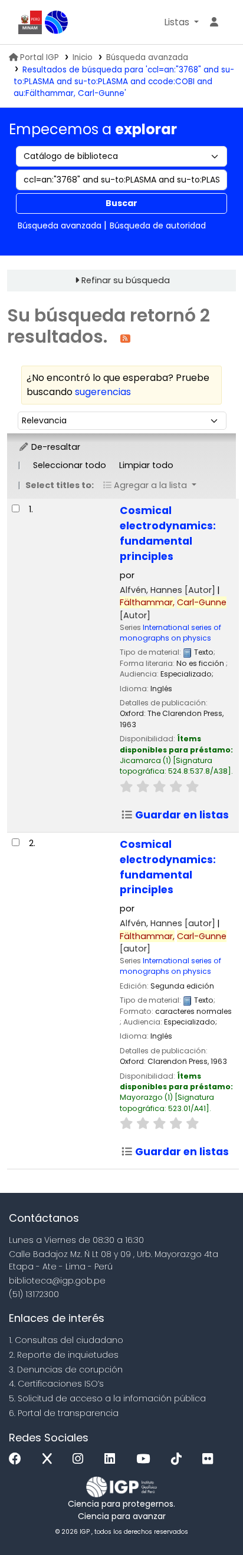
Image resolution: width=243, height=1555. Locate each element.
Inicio (83, 57)
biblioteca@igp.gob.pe (57, 1281)
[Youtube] (146, 1459)
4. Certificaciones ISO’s (56, 1384)
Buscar (121, 203)
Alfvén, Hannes (167, 590)
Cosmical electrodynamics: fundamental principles (168, 533)
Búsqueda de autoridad (158, 225)
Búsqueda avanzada (147, 57)
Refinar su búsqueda (125, 280)
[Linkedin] (112, 1459)
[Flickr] (210, 1459)
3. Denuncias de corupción (66, 1369)
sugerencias (103, 392)
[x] (50, 1459)
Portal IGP (39, 57)
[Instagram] (81, 1459)
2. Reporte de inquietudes (64, 1355)
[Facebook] (18, 1459)
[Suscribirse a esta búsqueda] (125, 337)
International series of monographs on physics (170, 632)
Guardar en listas (181, 815)
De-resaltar (54, 447)
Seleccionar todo (69, 465)
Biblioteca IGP (56, 22)
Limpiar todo (146, 465)
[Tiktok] (179, 1459)
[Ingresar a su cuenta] (214, 22)
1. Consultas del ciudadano (66, 1340)
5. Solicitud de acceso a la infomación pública (107, 1398)
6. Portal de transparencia (64, 1413)
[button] (181, 22)
